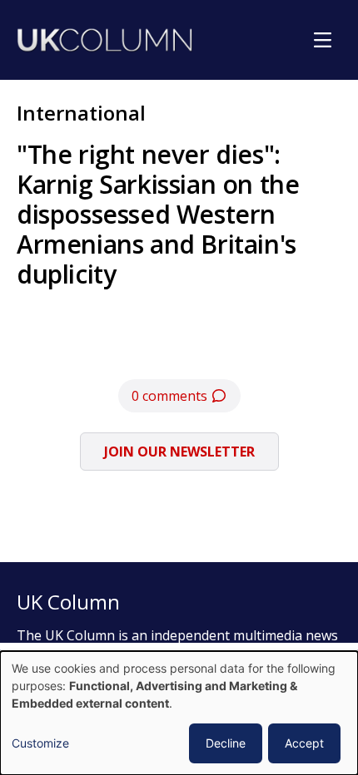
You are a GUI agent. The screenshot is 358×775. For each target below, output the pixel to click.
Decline (226, 743)
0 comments (171, 396)
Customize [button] (40, 743)
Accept (304, 743)
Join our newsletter (179, 451)
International (81, 112)
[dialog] (179, 713)
